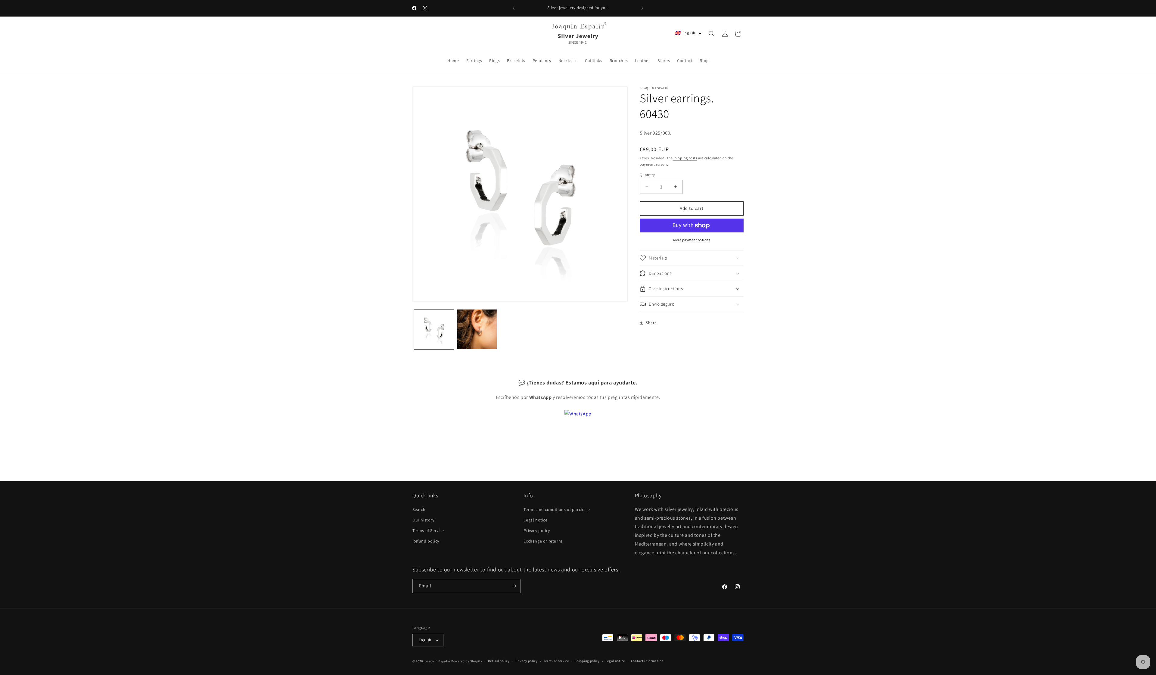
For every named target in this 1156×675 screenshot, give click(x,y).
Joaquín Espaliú (438, 661)
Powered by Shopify (466, 661)
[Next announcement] (642, 8)
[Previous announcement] (514, 8)
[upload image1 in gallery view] (434, 329)
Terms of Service (428, 530)
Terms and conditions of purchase (557, 509)
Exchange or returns (543, 541)
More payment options (691, 240)
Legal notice (535, 519)
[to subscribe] (514, 586)
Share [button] (651, 322)
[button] (688, 33)
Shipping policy (587, 661)
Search (419, 509)
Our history (423, 519)
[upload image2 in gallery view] (477, 329)
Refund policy (425, 541)
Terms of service (556, 661)
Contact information (647, 661)
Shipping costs (685, 158)
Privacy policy (537, 530)
